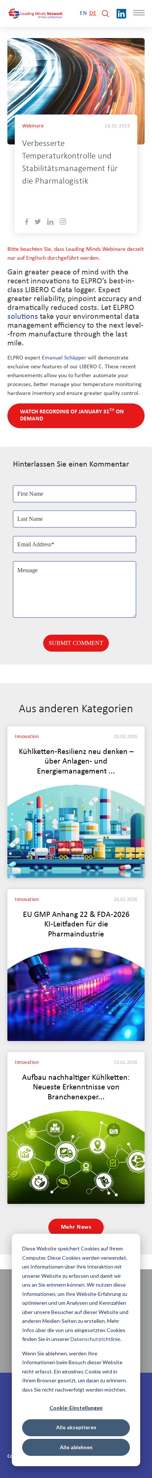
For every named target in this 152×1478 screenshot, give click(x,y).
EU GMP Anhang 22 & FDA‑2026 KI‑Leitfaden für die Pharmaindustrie (76, 925)
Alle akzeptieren (76, 1427)
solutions (22, 317)
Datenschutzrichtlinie (95, 1339)
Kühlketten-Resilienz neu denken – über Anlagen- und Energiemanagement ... (76, 762)
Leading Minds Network (82, 197)
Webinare (33, 126)
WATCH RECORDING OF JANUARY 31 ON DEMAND (72, 415)
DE (92, 13)
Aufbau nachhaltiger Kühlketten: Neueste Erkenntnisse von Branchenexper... (76, 1087)
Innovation (27, 737)
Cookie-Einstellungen (76, 1407)
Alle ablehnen (76, 1447)
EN (83, 13)
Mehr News (76, 1227)
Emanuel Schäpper (64, 358)
